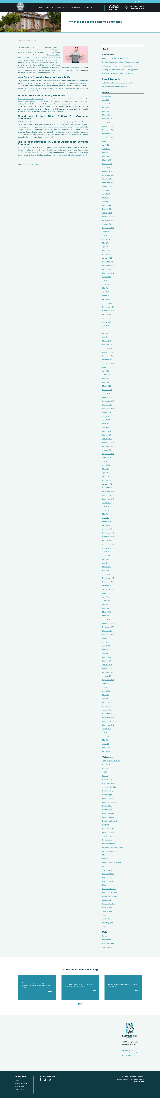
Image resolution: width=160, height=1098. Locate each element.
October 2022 (107, 269)
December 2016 (108, 533)
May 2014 (105, 650)
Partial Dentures (108, 874)
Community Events (109, 783)
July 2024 (105, 190)
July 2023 (105, 235)
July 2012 (105, 732)
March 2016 (106, 567)
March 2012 (106, 748)
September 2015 (108, 589)
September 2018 (108, 454)
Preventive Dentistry (109, 893)
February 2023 (107, 254)
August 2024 (106, 186)
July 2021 (105, 326)
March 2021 (106, 341)
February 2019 (107, 435)
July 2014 (105, 642)
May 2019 (105, 424)
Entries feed (106, 940)
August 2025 (106, 141)
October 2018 (107, 450)
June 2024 (106, 194)
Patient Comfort (108, 877)
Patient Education (108, 881)
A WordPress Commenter (111, 83)
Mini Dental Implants (109, 851)
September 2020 (108, 363)
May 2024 (105, 198)
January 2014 (107, 665)
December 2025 (108, 126)
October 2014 (107, 631)
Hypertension (107, 840)
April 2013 (105, 699)
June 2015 (106, 601)
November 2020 (108, 356)
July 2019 (105, 416)
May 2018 (105, 469)
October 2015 (107, 586)
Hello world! (127, 83)
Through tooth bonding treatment (30, 99)
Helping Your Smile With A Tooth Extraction (117, 58)
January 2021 (107, 348)
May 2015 (105, 604)
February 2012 (107, 751)
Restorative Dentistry (109, 896)
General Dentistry (108, 832)
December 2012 (108, 714)
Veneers (105, 926)
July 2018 (105, 461)
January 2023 (107, 258)
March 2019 (106, 431)
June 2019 (106, 420)
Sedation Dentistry (108, 904)
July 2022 (105, 281)
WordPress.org (107, 947)
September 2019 (108, 409)
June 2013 (106, 691)
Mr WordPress (107, 87)
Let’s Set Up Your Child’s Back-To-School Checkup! (120, 62)
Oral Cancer (106, 866)
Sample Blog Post (121, 87)
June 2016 (106, 555)
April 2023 (105, 247)
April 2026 (105, 111)
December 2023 (108, 217)
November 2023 (108, 220)
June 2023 (106, 239)
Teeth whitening (108, 911)
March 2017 (106, 522)
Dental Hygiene (108, 814)
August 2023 (106, 232)
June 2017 (106, 510)
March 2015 (106, 612)
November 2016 (108, 537)
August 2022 (106, 277)
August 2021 (106, 322)
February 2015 (107, 616)
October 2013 (107, 676)
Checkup (105, 776)
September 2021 (108, 318)
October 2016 (107, 540)
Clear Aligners (107, 780)
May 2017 (105, 514)
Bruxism (105, 768)
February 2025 (107, 164)
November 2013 (108, 672)
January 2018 (107, 484)
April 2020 (105, 382)
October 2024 (107, 179)
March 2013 (106, 702)
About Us (49, 8)
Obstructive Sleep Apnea (111, 862)
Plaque (105, 885)
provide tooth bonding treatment (46, 57)
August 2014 (106, 638)
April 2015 (105, 608)
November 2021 (108, 311)
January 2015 (107, 620)
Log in (104, 936)
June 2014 (106, 646)
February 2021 (107, 345)
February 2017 (107, 525)
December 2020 (108, 352)
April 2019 (105, 427)
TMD (104, 915)
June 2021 (106, 330)
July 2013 (105, 687)
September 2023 (108, 228)
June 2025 (106, 149)
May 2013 (105, 695)
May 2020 (105, 378)
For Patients (75, 8)
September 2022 (108, 273)
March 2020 (106, 386)
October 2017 (107, 495)
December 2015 (108, 578)
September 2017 (108, 499)
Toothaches (106, 919)
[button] (79, 1004)
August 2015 (106, 593)
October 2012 (107, 721)
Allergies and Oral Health (111, 761)
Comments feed (108, 943)
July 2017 (105, 506)
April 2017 (105, 518)
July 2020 (105, 371)
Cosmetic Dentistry (33, 165)
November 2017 (108, 491)
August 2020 (106, 367)
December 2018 (108, 442)
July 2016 (105, 552)
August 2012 (106, 729)
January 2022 (107, 303)
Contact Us (87, 8)
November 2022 (108, 265)
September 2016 (108, 544)
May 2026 (105, 107)
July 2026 (105, 100)
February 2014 (107, 661)
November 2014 (108, 627)
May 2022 (105, 288)
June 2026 (106, 104)
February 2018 (107, 480)
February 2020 (107, 390)
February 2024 (107, 209)
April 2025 (105, 156)
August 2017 (106, 503)
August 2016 (106, 548)
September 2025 (108, 137)
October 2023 (107, 224)
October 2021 (107, 314)
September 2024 (108, 183)
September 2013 (108, 680)
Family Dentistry (108, 829)
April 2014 (105, 653)
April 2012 (105, 744)
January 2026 (107, 122)
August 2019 (106, 412)
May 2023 (105, 243)
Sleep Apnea (107, 908)
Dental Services (62, 8)
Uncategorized (107, 923)
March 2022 (106, 296)
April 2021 (105, 337)
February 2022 (107, 299)
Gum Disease (107, 836)
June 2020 (106, 375)
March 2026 (106, 115)
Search (105, 49)
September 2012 (108, 725)
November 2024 (108, 175)
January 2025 (107, 168)
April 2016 (105, 563)
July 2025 (105, 145)
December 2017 (108, 488)
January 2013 (107, 710)
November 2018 (108, 446)
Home (41, 8)
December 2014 (108, 623)
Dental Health (107, 810)
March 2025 (106, 160)
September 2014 (108, 635)
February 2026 (107, 119)
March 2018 (106, 476)
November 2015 (108, 582)
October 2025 (107, 134)
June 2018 (106, 465)
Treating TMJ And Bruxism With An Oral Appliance (120, 70)
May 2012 (105, 740)
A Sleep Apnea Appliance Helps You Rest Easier (119, 66)
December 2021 (108, 307)
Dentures (105, 825)
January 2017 (107, 529)
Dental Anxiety (107, 791)
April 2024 (105, 201)
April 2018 (105, 473)
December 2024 (108, 171)
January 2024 (107, 213)
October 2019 (107, 405)
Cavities (105, 772)
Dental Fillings (107, 806)
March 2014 (106, 657)
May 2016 (105, 559)
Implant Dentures (108, 844)
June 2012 (106, 736)
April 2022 (105, 292)
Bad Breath (106, 764)
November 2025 (108, 130)
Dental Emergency (109, 802)
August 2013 (106, 684)
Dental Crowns (107, 798)
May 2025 (105, 153)
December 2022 (108, 262)
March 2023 (106, 250)
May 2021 (105, 333)
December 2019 (108, 397)
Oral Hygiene (107, 870)
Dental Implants (108, 817)
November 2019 (108, 401)
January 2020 (107, 394)
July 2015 (105, 597)
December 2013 (108, 668)
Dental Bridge (107, 795)
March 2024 (106, 205)
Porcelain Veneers (109, 889)
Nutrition (105, 859)
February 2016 (107, 571)
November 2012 (108, 717)
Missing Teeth (107, 855)
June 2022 (106, 284)
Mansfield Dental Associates (112, 847)
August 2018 (106, 458)
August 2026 (106, 96)
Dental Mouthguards (109, 821)
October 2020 (107, 360)
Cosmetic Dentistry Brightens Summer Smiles (118, 73)
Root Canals (106, 900)
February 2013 (107, 706)
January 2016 (107, 574)
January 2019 (107, 439)
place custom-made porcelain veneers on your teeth (64, 127)
